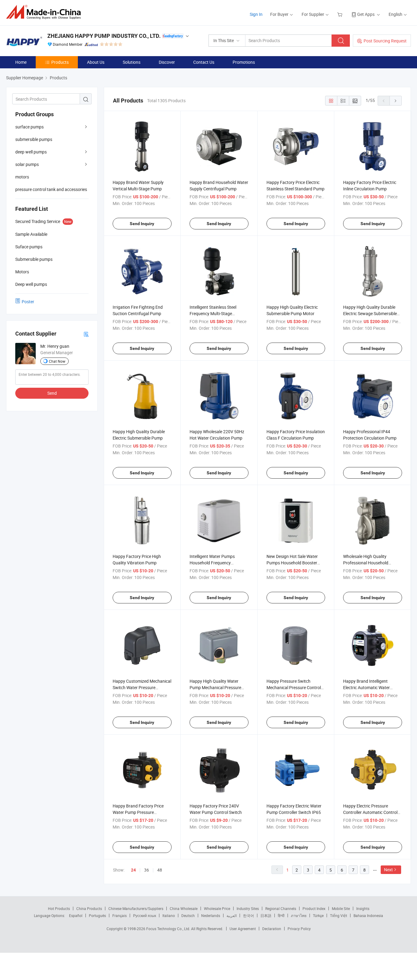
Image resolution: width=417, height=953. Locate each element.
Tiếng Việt (338, 915)
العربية (232, 915)
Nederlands (210, 915)
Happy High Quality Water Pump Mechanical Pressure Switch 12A (215, 687)
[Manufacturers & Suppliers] (45, 12)
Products (60, 62)
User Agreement (243, 928)
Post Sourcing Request (385, 41)
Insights (362, 908)
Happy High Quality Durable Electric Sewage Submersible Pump (370, 313)
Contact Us (203, 62)
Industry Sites (248, 908)
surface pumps (29, 127)
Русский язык (144, 915)
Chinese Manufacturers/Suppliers (135, 908)
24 (133, 870)
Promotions (244, 62)
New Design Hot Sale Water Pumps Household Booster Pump (292, 562)
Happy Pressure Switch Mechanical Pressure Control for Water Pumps (294, 687)
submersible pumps (33, 139)
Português (97, 915)
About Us (95, 62)
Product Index (314, 908)
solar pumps (27, 164)
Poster (28, 301)
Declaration (271, 928)
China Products (89, 908)
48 (159, 870)
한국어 (248, 915)
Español (75, 915)
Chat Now (57, 361)
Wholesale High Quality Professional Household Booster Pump (365, 562)
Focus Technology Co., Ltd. (168, 928)
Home (21, 62)
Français (119, 915)
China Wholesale (184, 908)
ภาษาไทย (298, 915)
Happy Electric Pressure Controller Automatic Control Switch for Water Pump (370, 812)
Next (388, 869)
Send (52, 393)
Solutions (131, 62)
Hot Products (59, 908)
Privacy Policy (299, 928)
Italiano (168, 915)
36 (146, 870)
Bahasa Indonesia (368, 915)
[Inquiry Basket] (340, 14)
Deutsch (188, 915)
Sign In (256, 14)
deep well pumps (31, 152)
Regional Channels (280, 908)
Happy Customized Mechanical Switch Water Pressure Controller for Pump (142, 687)
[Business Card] (86, 334)
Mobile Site (341, 908)
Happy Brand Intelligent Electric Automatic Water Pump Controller (366, 687)
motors (22, 177)
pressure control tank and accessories (51, 189)
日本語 (265, 915)
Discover (167, 62)
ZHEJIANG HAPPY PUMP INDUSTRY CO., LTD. (104, 36)
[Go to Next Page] (395, 100)
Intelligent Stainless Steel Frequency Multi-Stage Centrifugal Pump (213, 313)
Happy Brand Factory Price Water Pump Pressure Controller (138, 812)
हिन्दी (281, 915)
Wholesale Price (217, 908)
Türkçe (318, 915)
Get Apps (365, 14)
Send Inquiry (142, 223)
